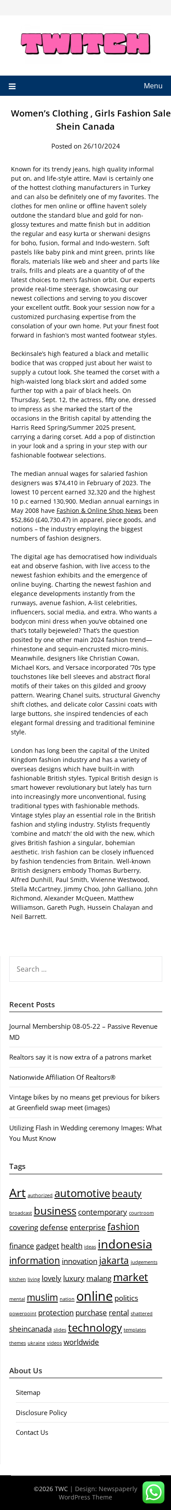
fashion (123, 1226)
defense (54, 1227)
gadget (47, 1246)
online (94, 1296)
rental (119, 1312)
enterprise (88, 1227)
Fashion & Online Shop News (99, 510)
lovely (51, 1278)
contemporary (102, 1212)
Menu (153, 86)
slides (59, 1330)
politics (126, 1298)
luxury (74, 1278)
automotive (82, 1193)
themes (17, 1343)
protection (56, 1312)
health (71, 1246)
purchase (91, 1312)
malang (98, 1278)
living (34, 1279)
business (55, 1210)
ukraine (36, 1343)
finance (21, 1246)
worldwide (81, 1342)
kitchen (17, 1279)
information (34, 1260)
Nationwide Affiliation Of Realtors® (62, 1077)
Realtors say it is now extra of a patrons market (80, 1057)
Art (17, 1192)
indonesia (125, 1244)
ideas (90, 1247)
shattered (142, 1313)
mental (17, 1299)
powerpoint (22, 1313)
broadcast (20, 1213)
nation (67, 1299)
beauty (127, 1193)
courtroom (141, 1213)
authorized (40, 1195)
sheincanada (30, 1329)
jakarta (114, 1260)
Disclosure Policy (41, 1412)
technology (95, 1327)
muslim (42, 1297)
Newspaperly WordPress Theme (98, 1493)
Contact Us (32, 1432)
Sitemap (28, 1392)
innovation (79, 1261)
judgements (144, 1262)
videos (54, 1343)
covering (23, 1227)
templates (135, 1330)
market (130, 1277)
